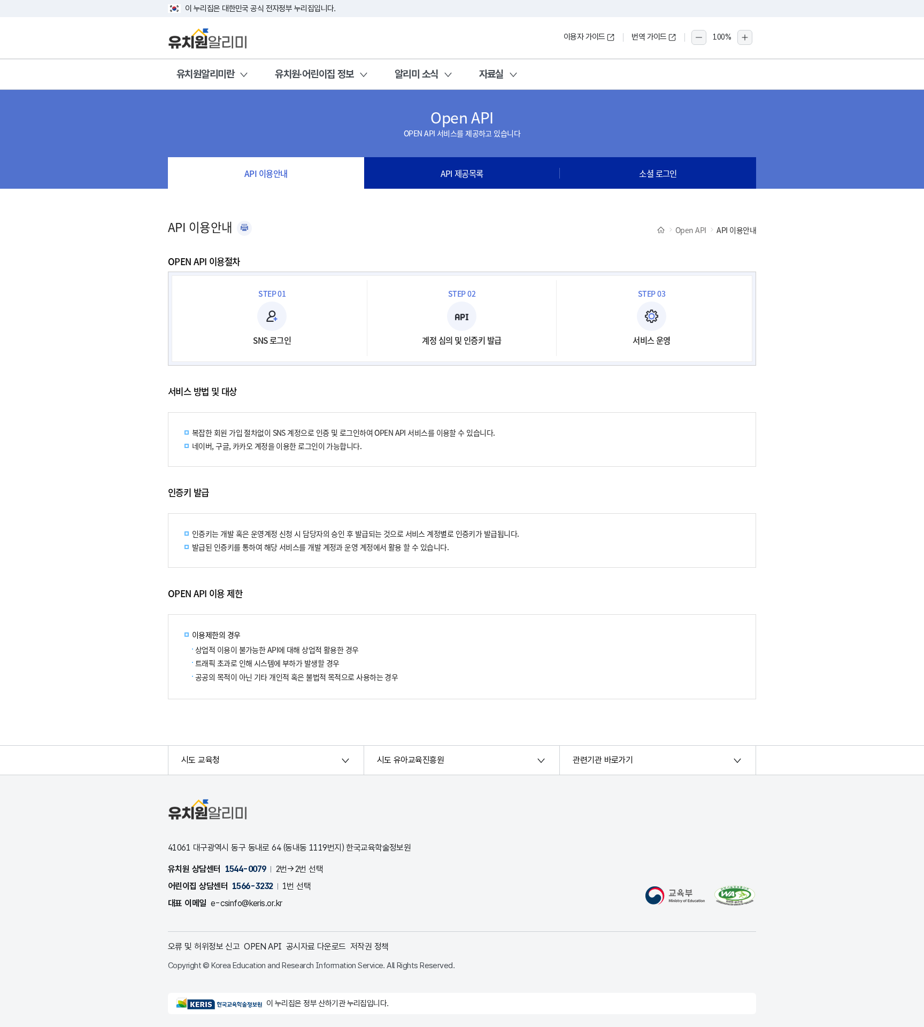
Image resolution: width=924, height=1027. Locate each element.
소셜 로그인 (658, 173)
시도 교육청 (200, 760)
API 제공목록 (462, 173)
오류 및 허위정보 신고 (204, 946)
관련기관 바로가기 (603, 760)
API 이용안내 (266, 173)
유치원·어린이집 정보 (314, 74)
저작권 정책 (369, 946)
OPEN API (263, 946)
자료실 (491, 74)
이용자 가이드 (584, 37)
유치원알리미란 (205, 74)
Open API (690, 230)
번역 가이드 (649, 37)
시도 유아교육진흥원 (410, 760)
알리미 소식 (416, 74)
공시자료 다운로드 (316, 946)
